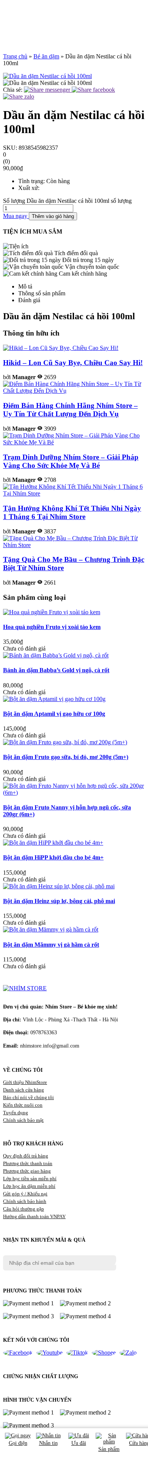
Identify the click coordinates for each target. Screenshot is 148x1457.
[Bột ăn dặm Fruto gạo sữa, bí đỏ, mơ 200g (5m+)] (65, 742)
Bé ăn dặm (46, 56)
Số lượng (14, 201)
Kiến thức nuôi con (23, 1105)
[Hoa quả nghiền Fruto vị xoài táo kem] (51, 612)
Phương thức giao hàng (27, 1171)
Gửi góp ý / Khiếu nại (25, 1194)
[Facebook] (18, 1352)
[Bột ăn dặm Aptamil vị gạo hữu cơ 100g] (54, 699)
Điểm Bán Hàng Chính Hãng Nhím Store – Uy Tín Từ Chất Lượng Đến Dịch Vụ (70, 409)
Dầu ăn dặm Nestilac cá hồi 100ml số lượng (79, 201)
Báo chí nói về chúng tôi (28, 1097)
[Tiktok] (77, 1352)
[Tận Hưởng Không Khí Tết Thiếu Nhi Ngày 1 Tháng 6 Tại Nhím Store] (74, 493)
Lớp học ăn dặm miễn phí (29, 1186)
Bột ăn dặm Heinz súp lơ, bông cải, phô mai (59, 901)
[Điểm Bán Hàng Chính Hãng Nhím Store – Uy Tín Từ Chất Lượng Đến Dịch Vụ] (74, 390)
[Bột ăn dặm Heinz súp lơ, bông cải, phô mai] (59, 886)
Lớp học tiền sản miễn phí (30, 1178)
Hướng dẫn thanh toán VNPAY (34, 1216)
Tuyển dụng (15, 1112)
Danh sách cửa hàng (23, 1090)
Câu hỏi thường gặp (23, 1209)
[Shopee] (104, 1352)
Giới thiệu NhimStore (25, 1082)
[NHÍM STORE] (25, 988)
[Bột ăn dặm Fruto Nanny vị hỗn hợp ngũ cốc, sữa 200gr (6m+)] (74, 792)
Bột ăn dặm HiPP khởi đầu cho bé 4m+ (53, 857)
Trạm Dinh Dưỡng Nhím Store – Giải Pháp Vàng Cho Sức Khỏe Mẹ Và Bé (71, 461)
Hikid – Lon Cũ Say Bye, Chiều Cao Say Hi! (73, 363)
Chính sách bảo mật (23, 1120)
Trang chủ (15, 56)
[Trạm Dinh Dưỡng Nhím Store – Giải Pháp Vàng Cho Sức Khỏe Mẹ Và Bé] (74, 442)
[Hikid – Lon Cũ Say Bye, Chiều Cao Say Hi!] (60, 348)
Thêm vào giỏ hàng (53, 216)
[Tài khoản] (74, 17)
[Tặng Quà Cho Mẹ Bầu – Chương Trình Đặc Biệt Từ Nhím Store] (74, 545)
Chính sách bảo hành (24, 1201)
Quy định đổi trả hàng (25, 1156)
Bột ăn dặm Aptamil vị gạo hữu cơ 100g (54, 713)
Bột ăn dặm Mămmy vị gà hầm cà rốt (51, 944)
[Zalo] (128, 1352)
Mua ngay (16, 216)
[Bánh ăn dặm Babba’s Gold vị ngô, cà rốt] (56, 655)
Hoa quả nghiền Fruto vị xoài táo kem (52, 627)
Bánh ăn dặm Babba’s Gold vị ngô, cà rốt (56, 670)
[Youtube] (49, 1352)
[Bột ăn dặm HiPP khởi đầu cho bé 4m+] (53, 842)
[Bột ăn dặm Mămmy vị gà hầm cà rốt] (50, 929)
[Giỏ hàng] (74, 28)
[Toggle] (8, 38)
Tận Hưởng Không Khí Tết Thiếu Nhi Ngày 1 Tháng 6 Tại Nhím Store (72, 512)
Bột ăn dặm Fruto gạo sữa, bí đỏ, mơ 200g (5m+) (65, 757)
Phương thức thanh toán (27, 1163)
